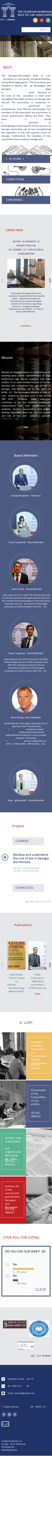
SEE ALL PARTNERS (41, 1356)
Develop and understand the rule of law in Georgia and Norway (31, 858)
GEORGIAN (11, 20)
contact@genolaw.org (24, 1393)
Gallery (25, 1023)
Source (37, 994)
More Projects (38, 902)
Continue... (26, 326)
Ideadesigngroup (9, 1450)
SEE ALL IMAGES (36, 1067)
